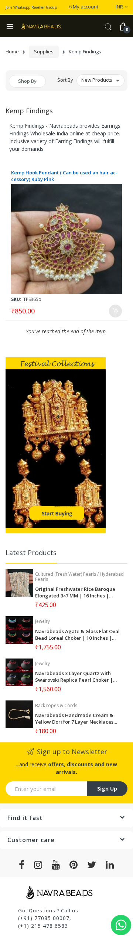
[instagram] (38, 865)
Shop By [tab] (27, 81)
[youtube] (56, 865)
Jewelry (42, 621)
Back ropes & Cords (56, 705)
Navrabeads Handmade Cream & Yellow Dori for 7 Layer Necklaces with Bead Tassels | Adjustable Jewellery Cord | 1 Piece (74, 718)
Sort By (65, 80)
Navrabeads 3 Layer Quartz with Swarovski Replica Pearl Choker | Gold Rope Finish (74, 676)
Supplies (44, 51)
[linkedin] (110, 865)
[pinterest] (73, 865)
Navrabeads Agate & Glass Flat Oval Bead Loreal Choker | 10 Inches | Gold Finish (77, 634)
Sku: (16, 299)
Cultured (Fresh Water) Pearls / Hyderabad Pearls (79, 576)
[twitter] (91, 865)
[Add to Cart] (115, 311)
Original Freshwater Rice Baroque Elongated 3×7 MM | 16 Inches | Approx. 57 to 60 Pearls (75, 592)
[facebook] (22, 865)
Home (12, 51)
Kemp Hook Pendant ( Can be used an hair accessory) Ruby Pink (64, 175)
